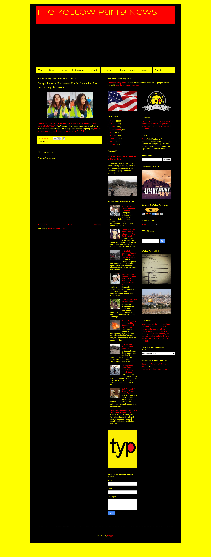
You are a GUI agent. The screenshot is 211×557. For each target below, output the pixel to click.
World (41, 70)
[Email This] (54, 138)
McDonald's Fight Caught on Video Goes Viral (128, 208)
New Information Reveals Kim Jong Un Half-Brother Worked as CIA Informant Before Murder (129, 279)
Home (70, 225)
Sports (94, 70)
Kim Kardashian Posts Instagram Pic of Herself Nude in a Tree (124, 411)
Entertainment (79, 70)
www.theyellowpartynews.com (127, 85)
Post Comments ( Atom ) (57, 229)
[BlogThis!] (57, 138)
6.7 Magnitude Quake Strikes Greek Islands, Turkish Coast (127, 369)
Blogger (110, 536)
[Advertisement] (105, 46)
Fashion (120, 70)
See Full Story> (83, 131)
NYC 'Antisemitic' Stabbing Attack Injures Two (128, 391)
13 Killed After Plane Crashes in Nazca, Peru (128, 347)
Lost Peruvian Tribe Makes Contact (129, 301)
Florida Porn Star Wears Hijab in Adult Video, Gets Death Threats (128, 233)
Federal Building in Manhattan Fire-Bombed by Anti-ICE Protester (129, 324)
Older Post (97, 225)
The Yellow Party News (96, 12)
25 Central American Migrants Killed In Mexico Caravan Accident (129, 254)
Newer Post (42, 225)
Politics (63, 70)
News (52, 70)
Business (145, 70)
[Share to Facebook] (64, 138)
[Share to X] (60, 138)
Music (133, 70)
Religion (107, 70)
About (158, 70)
